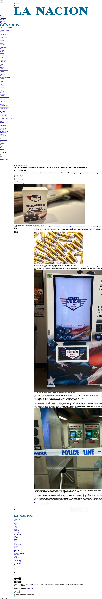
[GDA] (17, 592)
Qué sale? (2, 104)
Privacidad (34, 588)
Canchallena (2, 85)
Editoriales (2, 74)
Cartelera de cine (4, 105)
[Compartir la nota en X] (16, 232)
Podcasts (2, 98)
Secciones (3, 18)
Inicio (2, 16)
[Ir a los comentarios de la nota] (16, 227)
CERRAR (1, 0)
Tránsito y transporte (4, 34)
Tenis (1, 84)
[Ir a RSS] (14, 576)
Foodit (2, 19)
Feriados (2, 95)
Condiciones (29, 588)
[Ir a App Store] (17, 582)
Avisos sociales (3, 115)
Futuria (1, 43)
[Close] (14, 508)
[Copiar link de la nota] (14, 230)
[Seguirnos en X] (14, 568)
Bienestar (2, 67)
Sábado (1, 119)
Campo (1, 46)
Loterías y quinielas (4, 97)
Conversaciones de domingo (6, 118)
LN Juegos (2, 90)
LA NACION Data (3, 37)
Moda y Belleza (3, 100)
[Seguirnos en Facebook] (14, 565)
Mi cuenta (3, 23)
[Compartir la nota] (14, 228)
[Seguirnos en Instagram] (14, 572)
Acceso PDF (2, 111)
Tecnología (2, 92)
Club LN (3, 21)
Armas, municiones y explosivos (42, 504)
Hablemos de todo (4, 70)
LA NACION (16, 165)
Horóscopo (2, 94)
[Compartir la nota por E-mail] (17, 232)
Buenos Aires (3, 60)
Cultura (1, 64)
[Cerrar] (20, 25)
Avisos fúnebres (3, 114)
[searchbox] (50, 28)
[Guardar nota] (14, 227)
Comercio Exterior (4, 48)
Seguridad (2, 61)
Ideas (1, 121)
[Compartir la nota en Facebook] (14, 232)
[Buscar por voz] (100, 28)
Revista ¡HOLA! (3, 127)
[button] (51, 92)
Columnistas (3, 75)
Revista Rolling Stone (4, 131)
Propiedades (3, 47)
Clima (1, 36)
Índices (1, 51)
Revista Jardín (3, 132)
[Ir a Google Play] (17, 580)
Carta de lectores (4, 117)
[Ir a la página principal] (51, 14)
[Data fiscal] (14, 597)
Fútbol (1, 81)
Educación (2, 63)
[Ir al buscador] (15, 6)
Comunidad (2, 65)
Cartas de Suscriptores (5, 77)
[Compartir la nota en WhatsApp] (16, 228)
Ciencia (1, 68)
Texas (35, 502)
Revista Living (3, 129)
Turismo (2, 91)
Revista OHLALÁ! (3, 125)
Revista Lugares (3, 128)
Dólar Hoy (2, 44)
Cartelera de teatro (4, 107)
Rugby (1, 83)
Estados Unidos (3, 56)
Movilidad (2, 50)
